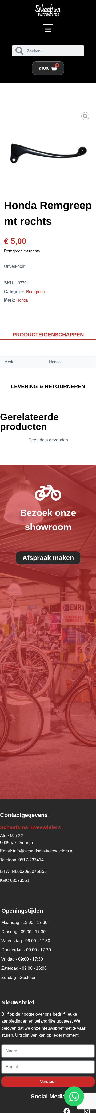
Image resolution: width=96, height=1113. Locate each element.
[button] (48, 29)
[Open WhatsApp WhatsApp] (74, 1096)
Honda (22, 300)
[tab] (48, 335)
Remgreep (35, 291)
